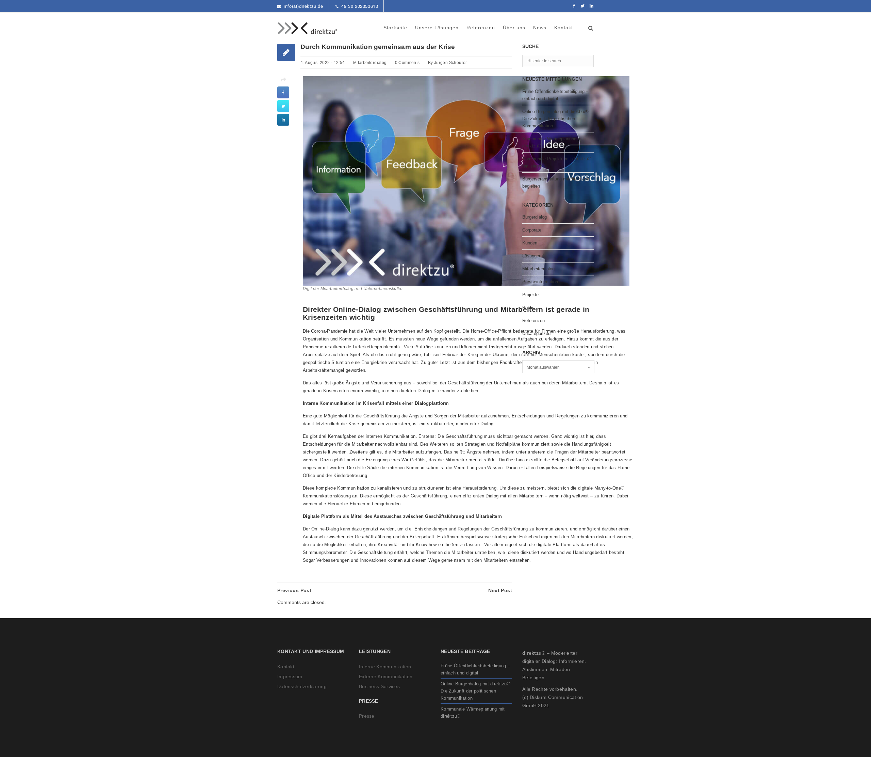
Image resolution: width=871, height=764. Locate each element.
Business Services (379, 686)
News (539, 27)
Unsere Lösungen (437, 27)
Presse (367, 716)
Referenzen (480, 27)
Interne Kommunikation (385, 666)
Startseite (395, 27)
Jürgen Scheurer (450, 62)
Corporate (531, 230)
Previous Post (294, 590)
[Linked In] (592, 6)
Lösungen (531, 255)
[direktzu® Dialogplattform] (307, 28)
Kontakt (563, 27)
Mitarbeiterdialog (370, 62)
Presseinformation (540, 281)
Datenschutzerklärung (302, 686)
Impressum (289, 676)
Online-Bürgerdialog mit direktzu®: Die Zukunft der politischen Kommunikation (556, 118)
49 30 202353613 (359, 6)
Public (528, 307)
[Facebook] (574, 6)
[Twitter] (582, 6)
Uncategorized (536, 333)
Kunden (529, 242)
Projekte (530, 294)
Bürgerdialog (534, 217)
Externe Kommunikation (385, 676)
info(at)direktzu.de (303, 6)
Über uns (514, 27)
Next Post (500, 590)
